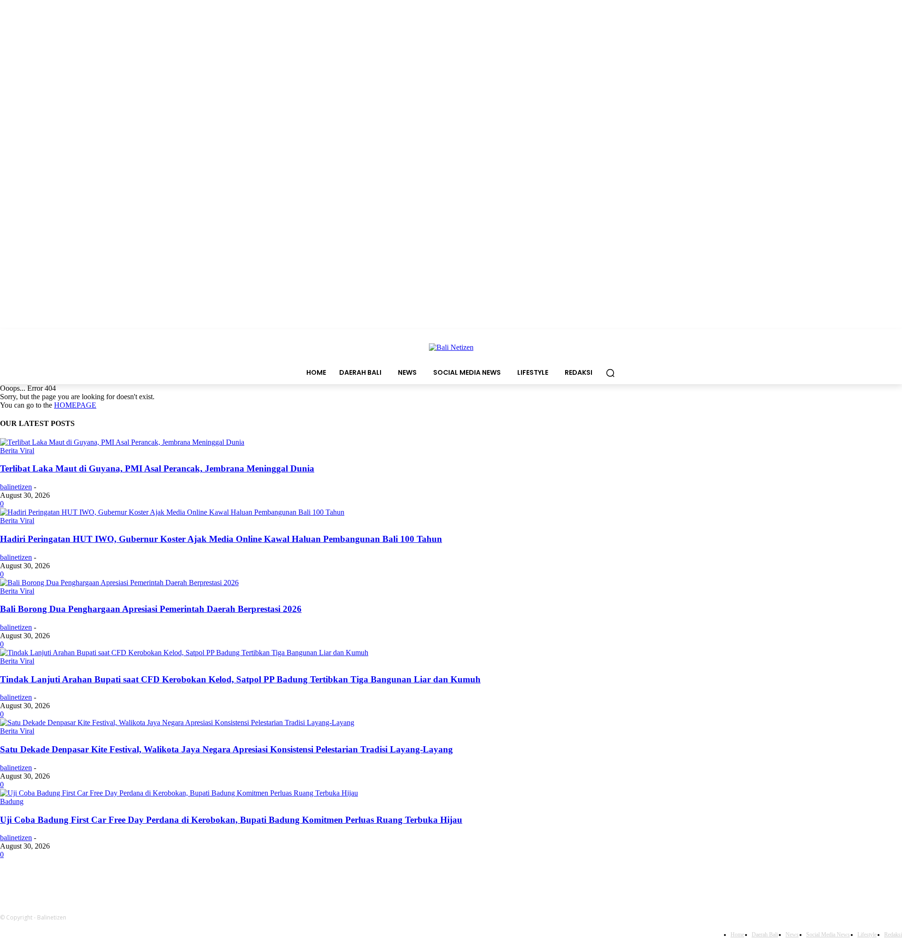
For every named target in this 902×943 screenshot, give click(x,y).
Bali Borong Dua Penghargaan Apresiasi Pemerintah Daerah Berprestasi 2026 (151, 609)
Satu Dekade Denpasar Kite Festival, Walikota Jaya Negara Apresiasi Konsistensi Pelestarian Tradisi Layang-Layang (226, 749)
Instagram (477, 880)
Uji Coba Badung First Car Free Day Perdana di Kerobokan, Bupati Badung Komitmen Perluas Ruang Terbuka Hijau (231, 820)
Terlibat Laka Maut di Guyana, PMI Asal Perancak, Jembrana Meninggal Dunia (157, 468)
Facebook (402, 880)
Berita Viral (17, 451)
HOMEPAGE (75, 405)
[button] (610, 373)
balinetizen (16, 487)
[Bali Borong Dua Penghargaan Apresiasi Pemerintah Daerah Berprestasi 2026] (119, 583)
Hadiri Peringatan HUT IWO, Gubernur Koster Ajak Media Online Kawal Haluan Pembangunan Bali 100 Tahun (221, 539)
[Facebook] (371, 880)
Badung (11, 801)
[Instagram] (444, 880)
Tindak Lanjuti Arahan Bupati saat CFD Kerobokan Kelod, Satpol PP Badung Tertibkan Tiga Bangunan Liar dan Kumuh (240, 679)
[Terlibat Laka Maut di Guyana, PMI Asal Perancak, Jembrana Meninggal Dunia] (122, 442)
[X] (520, 880)
